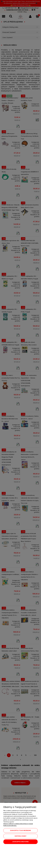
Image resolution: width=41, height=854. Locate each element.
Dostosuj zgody (20, 836)
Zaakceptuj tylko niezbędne (20, 830)
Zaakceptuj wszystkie (20, 841)
